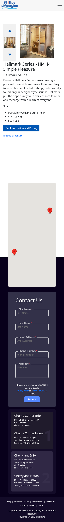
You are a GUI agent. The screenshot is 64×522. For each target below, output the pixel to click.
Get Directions (20, 422)
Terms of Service (40, 390)
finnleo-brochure (12, 135)
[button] (49, 210)
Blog (9, 501)
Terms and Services (21, 501)
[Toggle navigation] (59, 5)
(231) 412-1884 (26, 468)
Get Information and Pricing (21, 128)
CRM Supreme (38, 516)
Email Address (27, 337)
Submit (32, 399)
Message (24, 363)
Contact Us (50, 501)
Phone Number (28, 351)
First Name (25, 309)
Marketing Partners (36, 505)
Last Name (25, 323)
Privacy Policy (23, 390)
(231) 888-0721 (26, 425)
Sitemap (23, 505)
